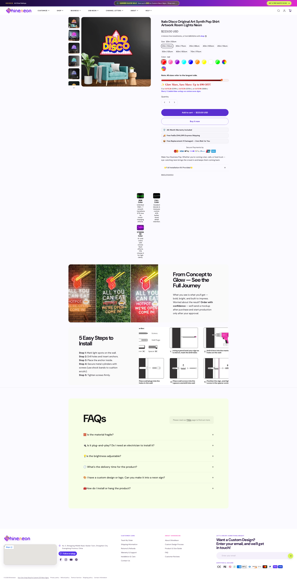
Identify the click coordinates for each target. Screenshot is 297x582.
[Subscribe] (290, 555)
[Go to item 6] (73, 86)
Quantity (165, 96)
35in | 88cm (194, 46)
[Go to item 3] (73, 48)
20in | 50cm (167, 46)
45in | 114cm (222, 46)
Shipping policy (88, 578)
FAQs (189, 420)
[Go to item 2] (73, 35)
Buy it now (195, 121)
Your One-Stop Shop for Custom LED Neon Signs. (33, 578)
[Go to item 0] (73, 22)
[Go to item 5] (73, 73)
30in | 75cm (181, 46)
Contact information (100, 578)
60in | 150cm (181, 51)
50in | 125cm (167, 51)
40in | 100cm (208, 46)
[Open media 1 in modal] (116, 52)
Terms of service (76, 578)
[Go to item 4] (73, 61)
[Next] (145, 57)
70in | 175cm (195, 51)
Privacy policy (54, 578)
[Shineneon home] (17, 538)
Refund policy (65, 578)
